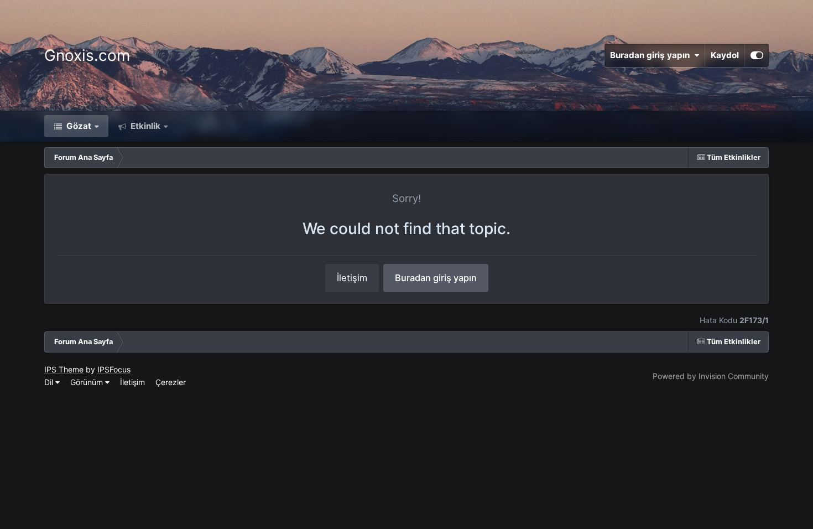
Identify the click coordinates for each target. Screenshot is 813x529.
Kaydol (725, 55)
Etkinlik (144, 126)
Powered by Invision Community (711, 376)
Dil (49, 382)
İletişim (352, 277)
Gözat (77, 126)
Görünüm (87, 382)
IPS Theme (64, 369)
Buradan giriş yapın (652, 55)
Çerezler (170, 382)
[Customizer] (757, 55)
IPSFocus (114, 369)
